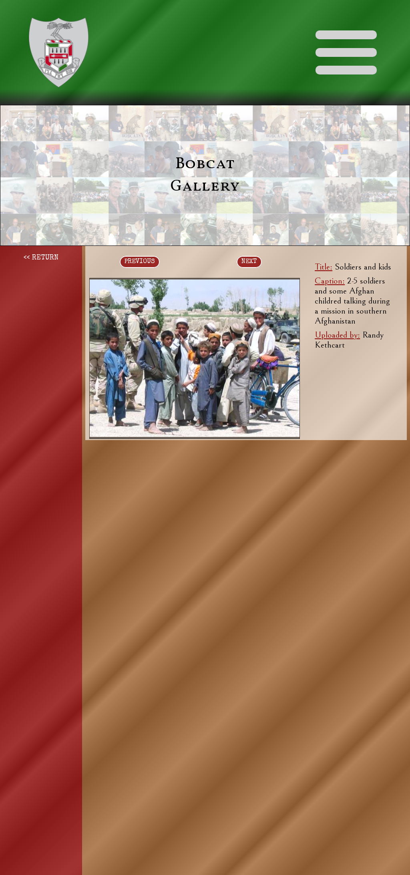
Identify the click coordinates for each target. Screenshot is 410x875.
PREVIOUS (140, 262)
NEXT (249, 262)
